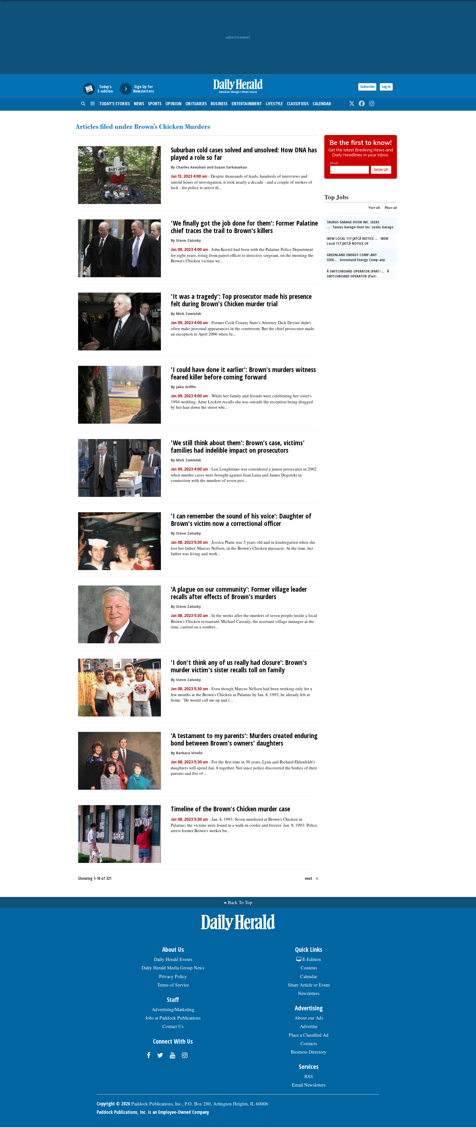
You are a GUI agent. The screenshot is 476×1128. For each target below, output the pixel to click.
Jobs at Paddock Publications (173, 1018)
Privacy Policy (173, 976)
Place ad (391, 207)
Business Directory (309, 1052)
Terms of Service (173, 985)
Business (219, 103)
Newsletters (308, 993)
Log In (386, 86)
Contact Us (172, 1026)
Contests (309, 967)
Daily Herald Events (173, 959)
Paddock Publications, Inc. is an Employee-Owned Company (153, 1112)
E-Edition (311, 959)
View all (374, 207)
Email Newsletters (309, 1085)
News (139, 103)
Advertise (309, 1026)
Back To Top (240, 902)
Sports (154, 103)
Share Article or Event (309, 985)
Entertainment (247, 103)
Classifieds (298, 103)
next (308, 878)
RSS (308, 1076)
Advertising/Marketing (173, 1009)
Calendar (322, 103)
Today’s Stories (114, 103)
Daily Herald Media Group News (173, 967)
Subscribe (367, 86)
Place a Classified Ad (308, 1035)
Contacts (308, 1043)
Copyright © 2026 (113, 1103)
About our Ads (309, 1018)
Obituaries (196, 103)
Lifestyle (274, 103)
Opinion (173, 103)
